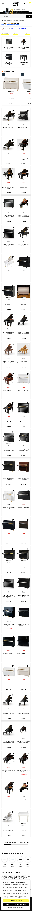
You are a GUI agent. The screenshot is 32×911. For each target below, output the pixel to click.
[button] (7, 297)
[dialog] (15, 894)
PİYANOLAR (11, 20)
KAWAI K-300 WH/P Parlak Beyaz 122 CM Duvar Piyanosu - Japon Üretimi (23, 392)
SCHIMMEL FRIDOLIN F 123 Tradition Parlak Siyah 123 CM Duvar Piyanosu (8, 596)
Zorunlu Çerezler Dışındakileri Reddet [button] (15, 904)
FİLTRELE (5, 34)
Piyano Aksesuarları (7, 30)
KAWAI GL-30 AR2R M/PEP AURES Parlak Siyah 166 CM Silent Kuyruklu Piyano (8, 187)
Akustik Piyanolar (19, 20)
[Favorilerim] (25, 3)
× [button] (28, 881)
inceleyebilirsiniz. (18, 897)
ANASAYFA (6, 20)
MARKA (16, 34)
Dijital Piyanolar (14, 28)
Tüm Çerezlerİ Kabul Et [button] (16, 900)
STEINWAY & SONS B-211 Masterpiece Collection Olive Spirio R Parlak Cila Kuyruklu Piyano (23, 362)
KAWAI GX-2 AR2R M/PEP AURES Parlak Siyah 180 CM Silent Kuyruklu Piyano (23, 158)
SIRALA (27, 34)
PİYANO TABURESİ (23, 28)
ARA (29, 16)
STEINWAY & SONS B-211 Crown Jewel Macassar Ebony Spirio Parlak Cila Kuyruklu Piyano (9, 362)
